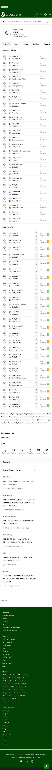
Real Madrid (7, 645)
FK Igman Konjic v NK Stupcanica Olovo (15, 693)
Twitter (13, 453)
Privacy (5, 741)
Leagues (6, 714)
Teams (5, 717)
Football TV (6, 723)
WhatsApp (30, 453)
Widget (5, 729)
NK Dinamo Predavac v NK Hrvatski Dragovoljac (18, 675)
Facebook (5, 453)
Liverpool (6, 654)
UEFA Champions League (11, 627)
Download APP (7, 735)
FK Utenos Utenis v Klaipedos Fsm (14, 681)
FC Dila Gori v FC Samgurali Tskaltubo (15, 687)
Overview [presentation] (6, 44)
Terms (5, 738)
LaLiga (5, 618)
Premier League (8, 615)
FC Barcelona (7, 657)
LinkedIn (22, 453)
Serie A (5, 621)
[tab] (6, 44)
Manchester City (8, 642)
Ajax (4, 666)
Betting (5, 726)
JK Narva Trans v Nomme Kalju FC (14, 696)
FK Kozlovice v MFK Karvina (11, 699)
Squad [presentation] (26, 44)
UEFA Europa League (10, 630)
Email (38, 453)
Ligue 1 (5, 624)
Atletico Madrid (7, 663)
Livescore (6, 711)
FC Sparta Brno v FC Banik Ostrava (14, 690)
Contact (5, 744)
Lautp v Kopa (7, 702)
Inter (4, 648)
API (4, 732)
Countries (6, 720)
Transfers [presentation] (47, 44)
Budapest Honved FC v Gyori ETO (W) (14, 684)
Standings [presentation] (36, 44)
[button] (48, 22)
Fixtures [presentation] (16, 44)
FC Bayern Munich (9, 639)
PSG (4, 660)
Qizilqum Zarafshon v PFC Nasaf (13, 678)
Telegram (46, 453)
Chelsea (5, 651)
